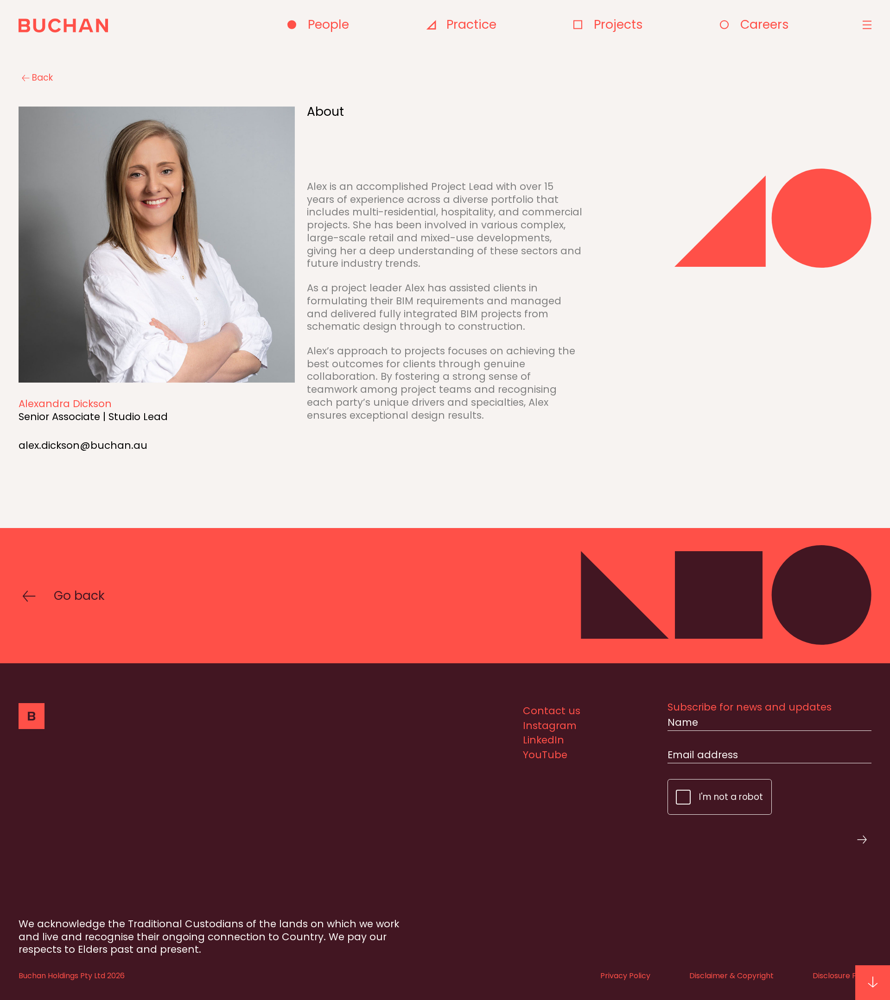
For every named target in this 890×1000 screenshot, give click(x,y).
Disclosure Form (842, 975)
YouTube (545, 754)
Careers (764, 24)
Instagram (550, 725)
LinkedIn (543, 740)
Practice (471, 24)
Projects (618, 24)
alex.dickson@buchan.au (83, 445)
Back (42, 78)
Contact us (551, 710)
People (328, 24)
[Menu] (865, 24)
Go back (79, 595)
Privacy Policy (625, 975)
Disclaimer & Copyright (731, 975)
